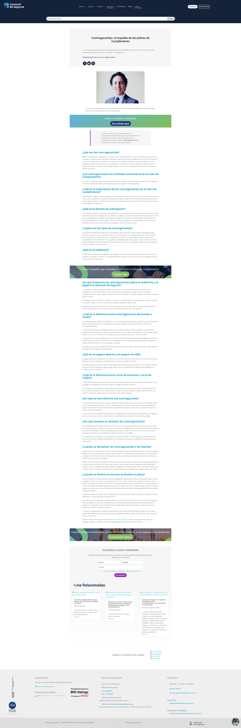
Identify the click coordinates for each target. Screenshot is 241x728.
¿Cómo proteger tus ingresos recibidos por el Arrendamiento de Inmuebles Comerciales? (154, 602)
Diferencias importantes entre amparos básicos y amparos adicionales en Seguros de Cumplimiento (120, 604)
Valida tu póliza (204, 6)
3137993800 (109, 694)
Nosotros (81, 6)
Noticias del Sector (80, 606)
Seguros (90, 6)
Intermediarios (121, 6)
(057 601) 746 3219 (175, 688)
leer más (76, 617)
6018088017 (108, 691)
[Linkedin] (155, 656)
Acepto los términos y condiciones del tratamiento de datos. (122, 571)
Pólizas (157, 608)
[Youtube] (155, 658)
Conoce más (120, 274)
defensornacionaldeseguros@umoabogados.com (118, 704)
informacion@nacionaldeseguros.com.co (183, 693)
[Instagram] (155, 654)
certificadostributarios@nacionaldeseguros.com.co (185, 713)
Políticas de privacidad (133, 722)
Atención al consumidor (110, 7)
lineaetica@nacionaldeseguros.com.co (181, 703)
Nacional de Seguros (114, 610)
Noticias (130, 6)
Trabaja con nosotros (138, 7)
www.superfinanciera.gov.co (45, 686)
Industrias (100, 6)
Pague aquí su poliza (12, 710)
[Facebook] (155, 651)
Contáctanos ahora (120, 537)
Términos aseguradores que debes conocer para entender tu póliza (86, 601)
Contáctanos (193, 6)
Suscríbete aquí (120, 123)
